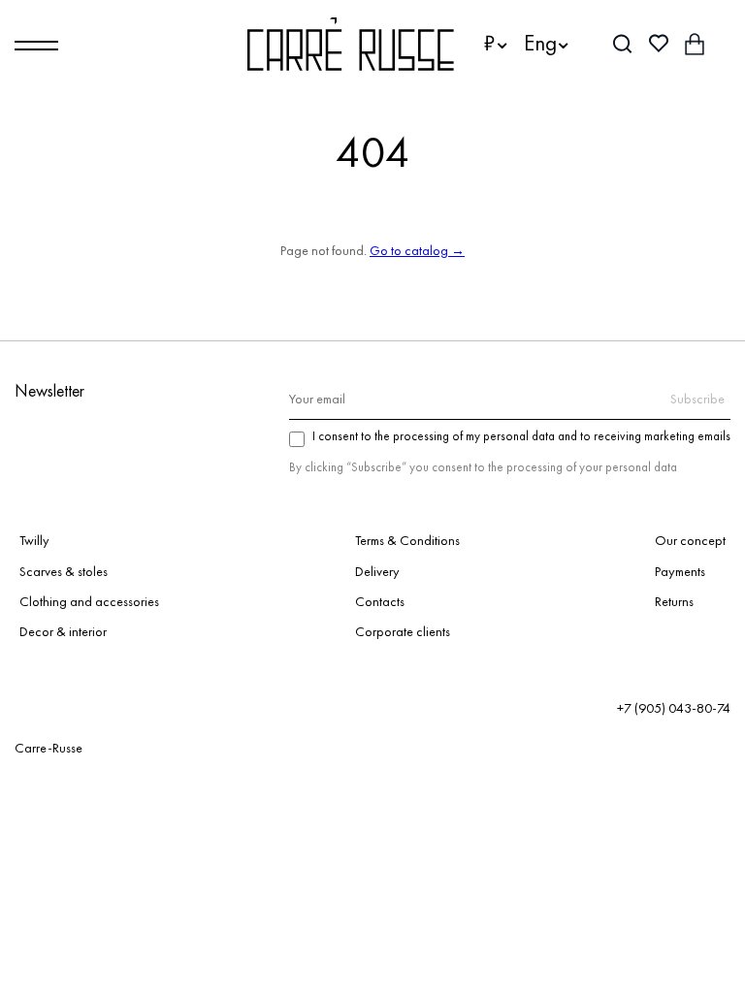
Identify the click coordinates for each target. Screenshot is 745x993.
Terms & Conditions (407, 540)
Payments (680, 571)
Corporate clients (402, 631)
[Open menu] (36, 45)
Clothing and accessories (89, 601)
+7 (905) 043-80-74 (673, 708)
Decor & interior (63, 631)
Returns (674, 601)
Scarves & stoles (63, 571)
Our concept (690, 540)
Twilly (34, 540)
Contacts (380, 601)
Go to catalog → (417, 250)
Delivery (377, 571)
